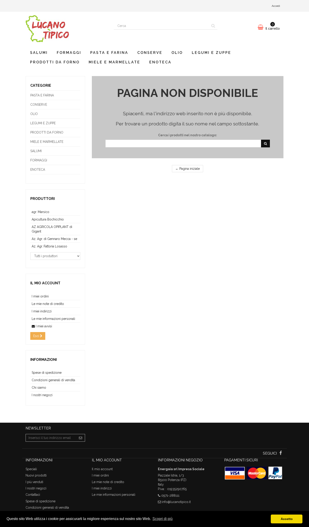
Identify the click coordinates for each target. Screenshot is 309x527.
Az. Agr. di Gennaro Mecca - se (54, 239)
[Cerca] (213, 26)
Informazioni (43, 359)
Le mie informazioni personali (53, 319)
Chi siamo (39, 387)
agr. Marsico (40, 212)
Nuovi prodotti (36, 475)
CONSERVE (149, 52)
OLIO (177, 52)
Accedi (276, 5)
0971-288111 (170, 495)
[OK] (265, 143)
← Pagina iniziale (187, 168)
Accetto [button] (287, 519)
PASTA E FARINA (109, 52)
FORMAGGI (69, 52)
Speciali (31, 469)
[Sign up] (80, 438)
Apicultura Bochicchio (48, 219)
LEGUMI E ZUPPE (211, 52)
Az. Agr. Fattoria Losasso (49, 246)
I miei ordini (40, 296)
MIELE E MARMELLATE (114, 62)
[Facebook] (280, 453)
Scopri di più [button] (162, 519)
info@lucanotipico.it (176, 502)
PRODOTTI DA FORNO (55, 62)
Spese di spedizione (47, 372)
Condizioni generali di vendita (53, 380)
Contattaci (33, 494)
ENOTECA (160, 62)
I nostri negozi (42, 395)
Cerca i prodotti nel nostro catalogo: (187, 135)
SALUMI (39, 52)
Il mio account (45, 283)
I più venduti (34, 482)
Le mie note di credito (48, 304)
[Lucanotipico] (66, 28)
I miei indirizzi (42, 311)
